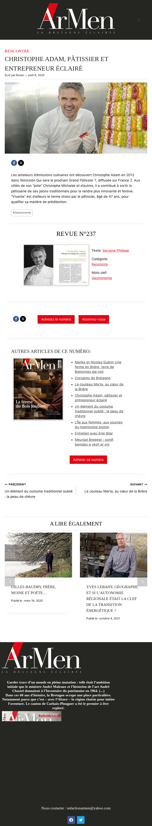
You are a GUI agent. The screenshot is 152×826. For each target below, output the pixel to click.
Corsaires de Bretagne (92, 378)
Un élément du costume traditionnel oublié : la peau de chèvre (99, 411)
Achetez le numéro (56, 319)
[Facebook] (14, 163)
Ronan (20, 75)
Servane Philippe (116, 250)
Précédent (10, 581)
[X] (21, 163)
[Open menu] (138, 20)
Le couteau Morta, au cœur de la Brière (116, 488)
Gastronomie (22, 212)
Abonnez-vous (93, 319)
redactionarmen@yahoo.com (89, 808)
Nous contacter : (54, 808)
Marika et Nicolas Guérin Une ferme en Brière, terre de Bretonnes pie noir (98, 367)
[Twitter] (81, 820)
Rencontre (17, 51)
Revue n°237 (76, 233)
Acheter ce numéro (88, 460)
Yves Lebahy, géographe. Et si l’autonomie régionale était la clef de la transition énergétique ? (112, 599)
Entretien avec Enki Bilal (94, 433)
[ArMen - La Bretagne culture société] (76, 18)
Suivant (142, 581)
